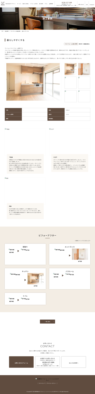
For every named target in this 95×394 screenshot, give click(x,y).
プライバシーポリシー (51, 383)
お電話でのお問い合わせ (47, 361)
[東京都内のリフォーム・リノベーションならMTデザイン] (8, 3)
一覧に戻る (47, 321)
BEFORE (62, 250)
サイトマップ (42, 383)
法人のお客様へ (73, 363)
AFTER (27, 250)
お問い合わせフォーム (21, 363)
